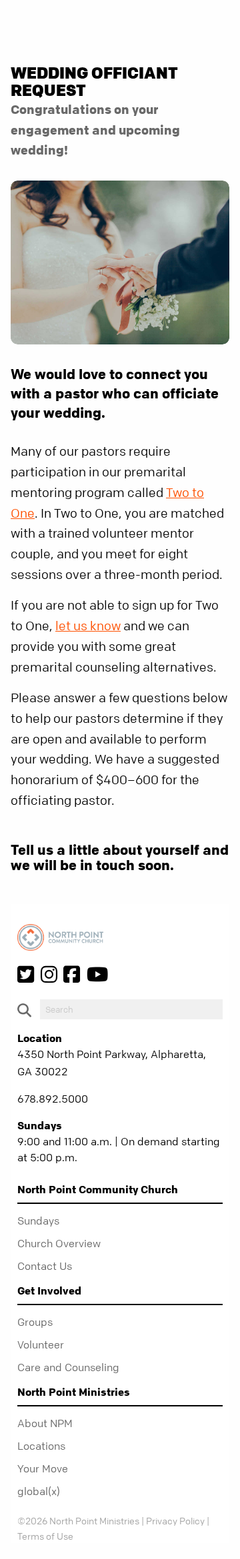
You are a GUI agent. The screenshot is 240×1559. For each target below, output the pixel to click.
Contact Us (44, 1266)
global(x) (38, 1491)
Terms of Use (45, 1536)
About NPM (45, 1423)
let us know (88, 626)
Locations (41, 1445)
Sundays (38, 1220)
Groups (35, 1321)
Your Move (42, 1468)
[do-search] (131, 1009)
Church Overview (59, 1243)
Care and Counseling (68, 1367)
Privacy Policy (175, 1520)
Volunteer (40, 1344)
